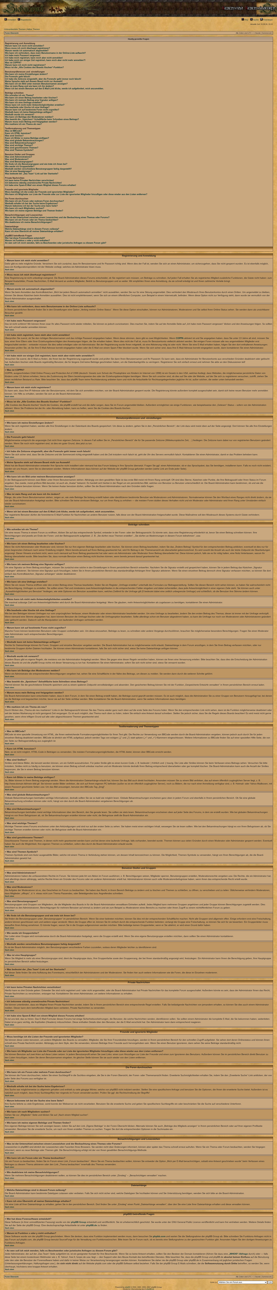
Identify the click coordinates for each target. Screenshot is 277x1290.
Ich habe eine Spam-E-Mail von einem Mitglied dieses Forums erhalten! (40, 185)
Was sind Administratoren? (18, 157)
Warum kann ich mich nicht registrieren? (25, 65)
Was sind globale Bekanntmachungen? (24, 140)
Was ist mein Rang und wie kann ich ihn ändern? (29, 86)
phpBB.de (91, 1225)
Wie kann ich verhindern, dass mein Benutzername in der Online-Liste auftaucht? (45, 53)
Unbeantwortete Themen (15, 29)
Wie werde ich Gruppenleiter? (19, 166)
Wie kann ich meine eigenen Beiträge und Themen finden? (34, 210)
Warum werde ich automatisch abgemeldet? (27, 50)
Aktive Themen (33, 29)
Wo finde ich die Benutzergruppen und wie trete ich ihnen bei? (36, 164)
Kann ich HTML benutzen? (18, 133)
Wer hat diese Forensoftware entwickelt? (25, 238)
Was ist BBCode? (13, 131)
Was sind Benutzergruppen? (19, 161)
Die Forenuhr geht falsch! (17, 76)
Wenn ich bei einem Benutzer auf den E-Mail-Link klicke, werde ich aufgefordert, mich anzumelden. (54, 88)
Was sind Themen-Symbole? (19, 150)
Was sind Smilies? (14, 135)
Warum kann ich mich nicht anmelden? (24, 46)
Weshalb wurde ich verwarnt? (19, 114)
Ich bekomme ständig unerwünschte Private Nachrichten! (33, 183)
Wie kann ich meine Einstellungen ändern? (26, 74)
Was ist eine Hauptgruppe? (18, 171)
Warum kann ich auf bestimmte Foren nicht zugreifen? (32, 109)
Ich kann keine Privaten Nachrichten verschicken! (29, 180)
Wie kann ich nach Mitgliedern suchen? (24, 208)
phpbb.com (159, 1236)
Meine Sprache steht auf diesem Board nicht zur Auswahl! (34, 81)
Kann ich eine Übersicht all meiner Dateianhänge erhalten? (34, 231)
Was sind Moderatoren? (17, 159)
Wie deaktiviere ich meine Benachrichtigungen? (28, 222)
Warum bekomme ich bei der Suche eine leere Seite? (31, 206)
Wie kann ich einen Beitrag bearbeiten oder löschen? (31, 97)
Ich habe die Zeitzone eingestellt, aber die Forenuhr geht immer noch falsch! (43, 79)
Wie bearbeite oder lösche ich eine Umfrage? (27, 107)
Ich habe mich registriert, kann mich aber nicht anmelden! (34, 58)
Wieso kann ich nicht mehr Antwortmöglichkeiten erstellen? (34, 105)
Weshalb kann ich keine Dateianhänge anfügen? (29, 112)
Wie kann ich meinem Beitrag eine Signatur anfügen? (31, 100)
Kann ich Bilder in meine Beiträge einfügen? (27, 138)
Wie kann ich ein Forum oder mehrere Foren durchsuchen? (34, 201)
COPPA (180, 338)
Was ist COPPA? (13, 62)
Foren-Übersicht (12, 33)
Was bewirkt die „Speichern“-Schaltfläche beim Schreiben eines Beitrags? (42, 119)
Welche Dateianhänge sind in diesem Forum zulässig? (32, 229)
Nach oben (9, 269)
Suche (256, 20)
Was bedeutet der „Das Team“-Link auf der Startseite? (31, 173)
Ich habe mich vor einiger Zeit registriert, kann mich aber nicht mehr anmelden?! (45, 60)
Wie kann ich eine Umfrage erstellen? (23, 102)
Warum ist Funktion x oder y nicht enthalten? (27, 240)
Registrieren (25, 20)
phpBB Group (78, 1222)
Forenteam (268, 20)
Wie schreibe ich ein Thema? (19, 95)
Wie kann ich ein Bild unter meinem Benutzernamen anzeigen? (36, 84)
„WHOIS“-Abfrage (238, 1254)
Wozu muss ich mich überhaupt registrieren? (27, 48)
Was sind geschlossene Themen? (21, 147)
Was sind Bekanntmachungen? (20, 143)
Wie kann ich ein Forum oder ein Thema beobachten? (31, 220)
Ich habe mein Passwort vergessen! (22, 55)
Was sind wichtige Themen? (19, 145)
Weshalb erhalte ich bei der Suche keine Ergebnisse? (31, 203)
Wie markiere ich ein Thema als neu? (23, 124)
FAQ (246, 20)
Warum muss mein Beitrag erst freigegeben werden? (31, 122)
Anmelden (11, 20)
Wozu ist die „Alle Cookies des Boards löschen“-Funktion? (34, 67)
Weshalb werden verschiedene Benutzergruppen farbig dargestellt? (38, 169)
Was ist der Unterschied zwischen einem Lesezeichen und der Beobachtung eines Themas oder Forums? (57, 217)
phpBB (127, 1287)
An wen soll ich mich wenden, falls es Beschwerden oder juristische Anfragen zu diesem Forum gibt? (55, 243)
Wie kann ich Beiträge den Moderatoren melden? (29, 117)
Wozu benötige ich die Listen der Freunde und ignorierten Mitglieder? (40, 192)
